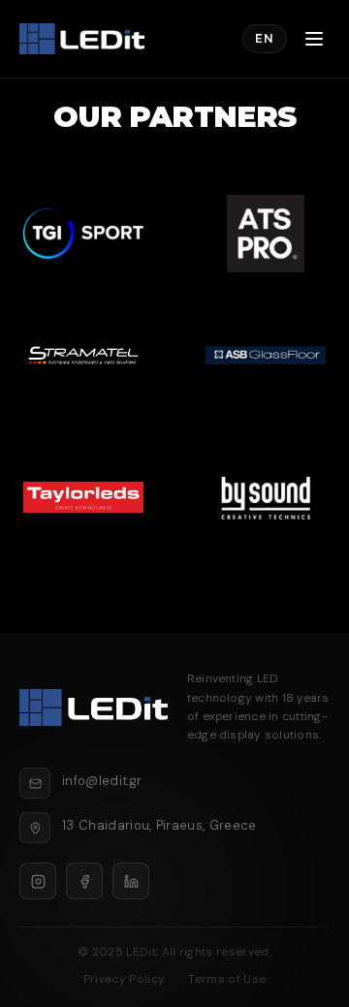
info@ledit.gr (102, 780)
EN (264, 38)
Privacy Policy (124, 979)
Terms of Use (227, 979)
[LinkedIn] (130, 881)
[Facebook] (84, 881)
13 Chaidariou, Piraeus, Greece (159, 825)
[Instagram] (37, 881)
